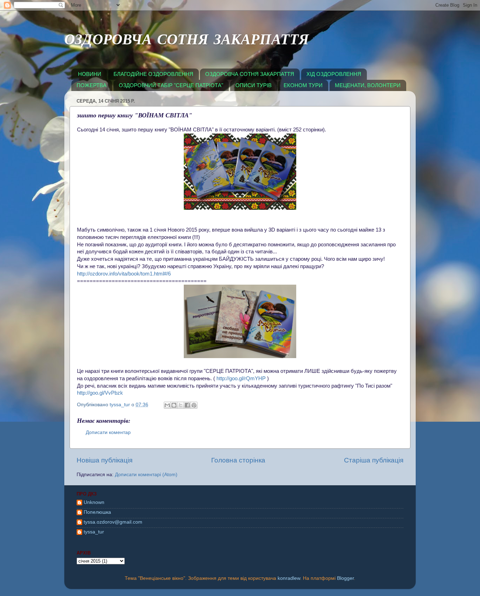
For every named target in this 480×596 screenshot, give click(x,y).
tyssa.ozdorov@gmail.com (113, 522)
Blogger (345, 578)
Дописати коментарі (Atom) (146, 474)
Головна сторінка (238, 460)
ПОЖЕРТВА (91, 85)
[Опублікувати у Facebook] (187, 405)
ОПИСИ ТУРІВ (253, 85)
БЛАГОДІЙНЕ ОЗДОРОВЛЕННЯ (153, 74)
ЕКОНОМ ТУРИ (303, 85)
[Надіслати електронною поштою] (167, 405)
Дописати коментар (108, 432)
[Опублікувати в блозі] (173, 405)
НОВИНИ (89, 74)
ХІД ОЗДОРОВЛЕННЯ (333, 74)
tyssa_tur (94, 532)
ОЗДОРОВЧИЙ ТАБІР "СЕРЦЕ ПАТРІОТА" (171, 85)
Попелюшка (97, 512)
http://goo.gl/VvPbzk (100, 393)
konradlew (289, 578)
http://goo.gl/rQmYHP (241, 378)
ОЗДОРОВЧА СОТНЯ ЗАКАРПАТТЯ (186, 41)
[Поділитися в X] (180, 405)
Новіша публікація (104, 460)
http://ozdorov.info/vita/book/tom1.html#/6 (124, 274)
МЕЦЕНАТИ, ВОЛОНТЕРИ (368, 85)
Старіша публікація (373, 460)
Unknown (94, 502)
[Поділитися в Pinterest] (193, 405)
